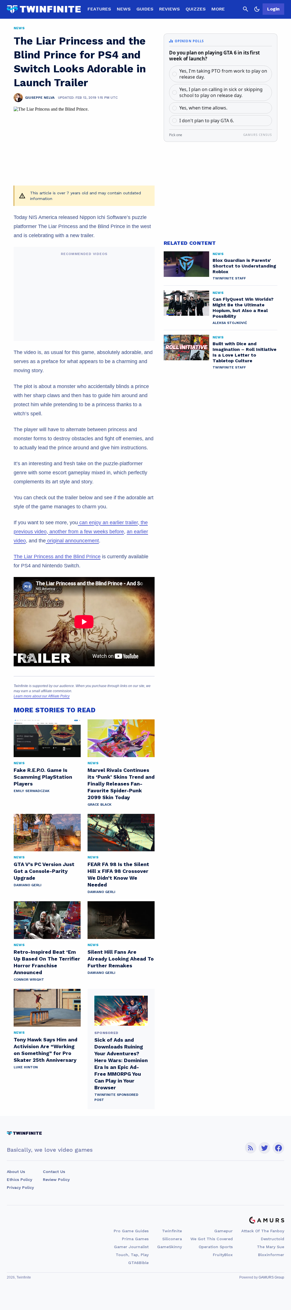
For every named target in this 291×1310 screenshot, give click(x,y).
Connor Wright (29, 980)
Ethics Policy (19, 1179)
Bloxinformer (271, 1254)
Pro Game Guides (131, 1231)
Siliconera (172, 1239)
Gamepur (223, 1231)
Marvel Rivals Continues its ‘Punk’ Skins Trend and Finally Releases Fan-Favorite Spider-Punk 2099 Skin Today (121, 783)
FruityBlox (223, 1254)
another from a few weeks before (86, 531)
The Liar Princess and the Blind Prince (57, 556)
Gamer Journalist (131, 1246)
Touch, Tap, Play (132, 1254)
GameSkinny (169, 1246)
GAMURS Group (271, 1277)
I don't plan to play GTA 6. (206, 120)
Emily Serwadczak (31, 791)
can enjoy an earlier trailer (108, 522)
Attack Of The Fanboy (262, 1231)
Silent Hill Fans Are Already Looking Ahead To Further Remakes (121, 958)
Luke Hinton (26, 1067)
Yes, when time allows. (203, 108)
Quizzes (196, 9)
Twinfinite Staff (229, 278)
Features (99, 9)
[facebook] (278, 1148)
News (124, 9)
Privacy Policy (20, 1187)
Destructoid (272, 1239)
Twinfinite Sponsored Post (116, 1097)
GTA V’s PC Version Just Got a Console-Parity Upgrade (44, 871)
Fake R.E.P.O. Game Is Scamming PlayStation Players (43, 777)
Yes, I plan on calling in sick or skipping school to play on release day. (221, 92)
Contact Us (54, 1171)
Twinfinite (172, 1231)
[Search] (245, 9)
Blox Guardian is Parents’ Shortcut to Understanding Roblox (244, 266)
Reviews (169, 9)
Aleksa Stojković (230, 323)
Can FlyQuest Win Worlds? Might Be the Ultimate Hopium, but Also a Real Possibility (243, 307)
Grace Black (99, 804)
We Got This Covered (211, 1239)
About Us (16, 1171)
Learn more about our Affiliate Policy (42, 696)
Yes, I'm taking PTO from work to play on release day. (223, 74)
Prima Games (135, 1239)
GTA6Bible (138, 1262)
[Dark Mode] (257, 9)
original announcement (72, 541)
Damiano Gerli (27, 885)
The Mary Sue (270, 1246)
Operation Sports (216, 1246)
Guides (144, 9)
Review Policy (56, 1179)
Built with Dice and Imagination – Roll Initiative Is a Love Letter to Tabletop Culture (245, 352)
